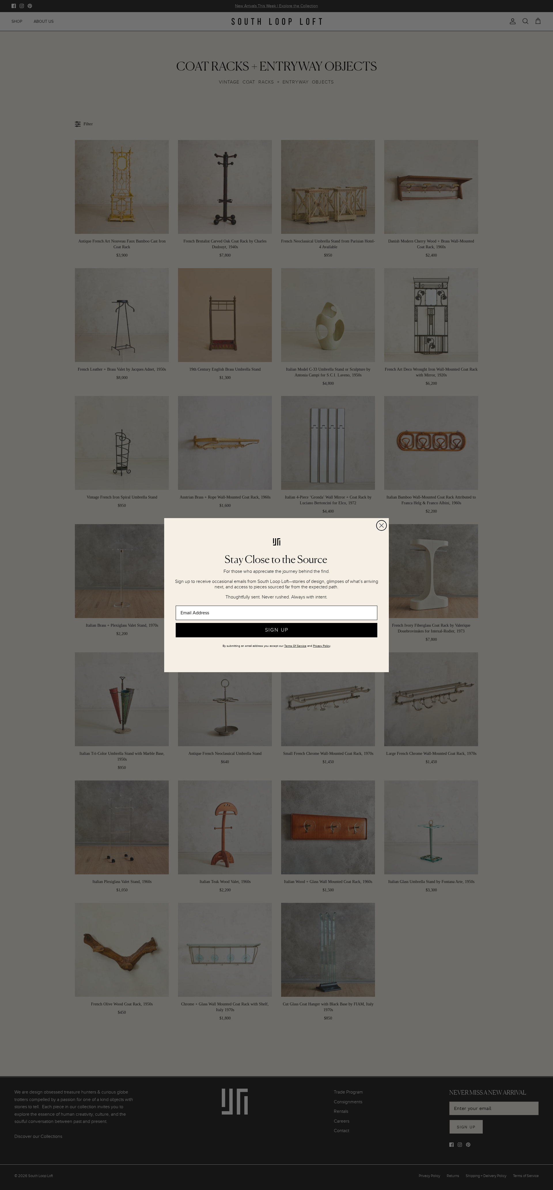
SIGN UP (276, 630)
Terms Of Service (295, 646)
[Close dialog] (381, 525)
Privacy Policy (321, 646)
